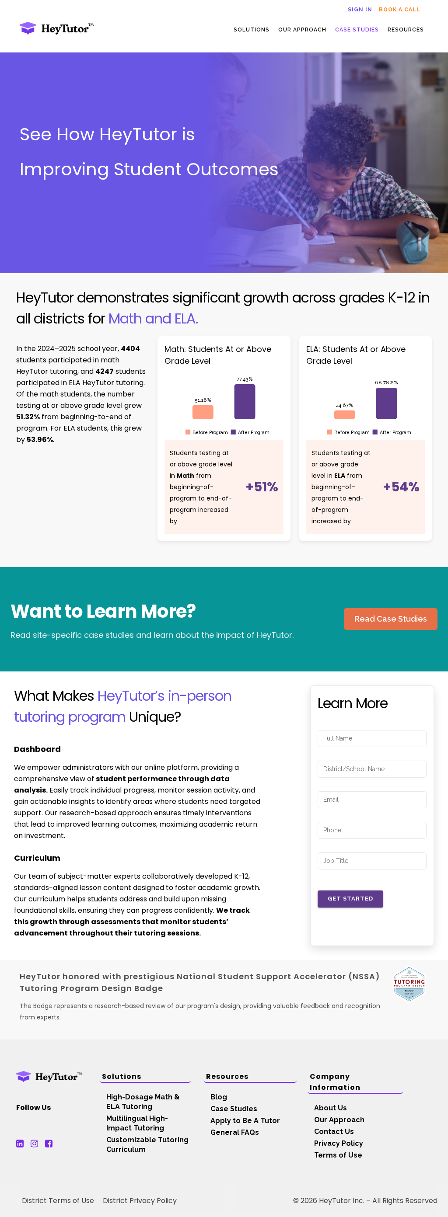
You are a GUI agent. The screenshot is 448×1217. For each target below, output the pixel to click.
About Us (330, 1108)
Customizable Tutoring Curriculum (147, 1145)
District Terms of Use (58, 1201)
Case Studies (233, 1109)
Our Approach (339, 1120)
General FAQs (234, 1132)
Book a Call (399, 9)
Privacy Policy (338, 1143)
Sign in (360, 9)
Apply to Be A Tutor (245, 1120)
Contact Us (334, 1131)
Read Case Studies (390, 618)
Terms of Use (338, 1155)
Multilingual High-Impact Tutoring (137, 1123)
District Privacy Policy (140, 1201)
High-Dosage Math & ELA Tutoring (143, 1102)
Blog (218, 1097)
